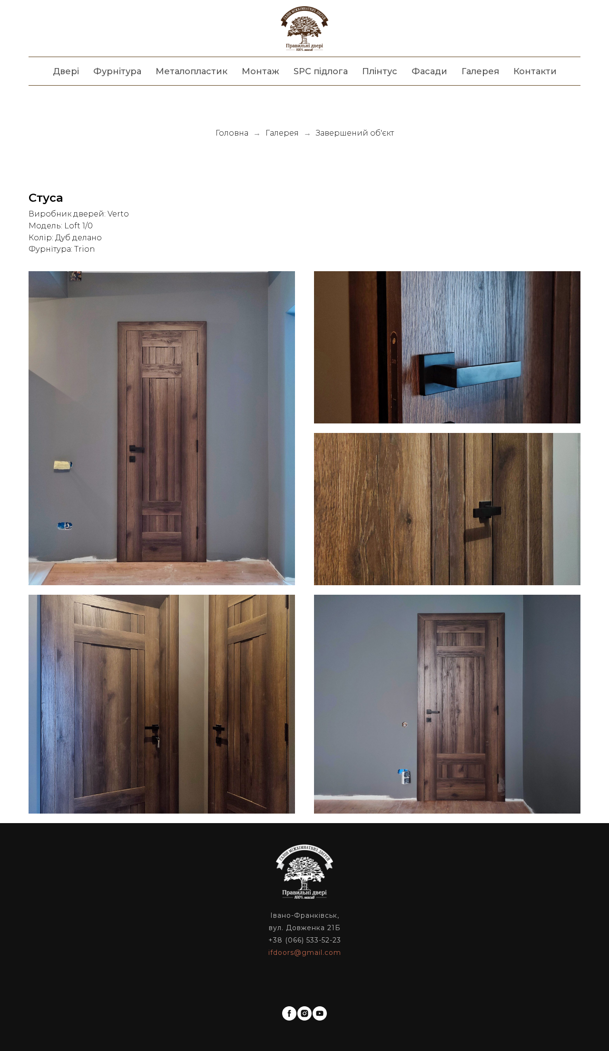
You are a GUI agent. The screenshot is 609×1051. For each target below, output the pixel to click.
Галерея (480, 71)
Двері (66, 71)
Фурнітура (117, 71)
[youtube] (320, 1013)
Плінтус (379, 71)
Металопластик (191, 71)
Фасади (429, 71)
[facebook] (289, 1013)
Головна (232, 133)
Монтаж (260, 71)
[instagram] (304, 1013)
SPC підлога (321, 71)
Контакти (535, 71)
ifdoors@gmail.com (304, 952)
